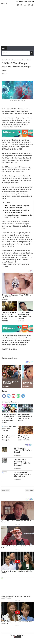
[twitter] (9, 396)
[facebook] (4, 396)
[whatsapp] (18, 396)
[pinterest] (13, 396)
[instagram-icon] (25, 4)
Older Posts (29, 490)
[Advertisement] (17, 25)
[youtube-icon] (28, 4)
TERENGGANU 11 (19, 635)
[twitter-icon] (21, 4)
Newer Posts (5, 490)
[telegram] (23, 396)
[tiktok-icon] (32, 4)
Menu (4, 48)
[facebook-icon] (18, 4)
